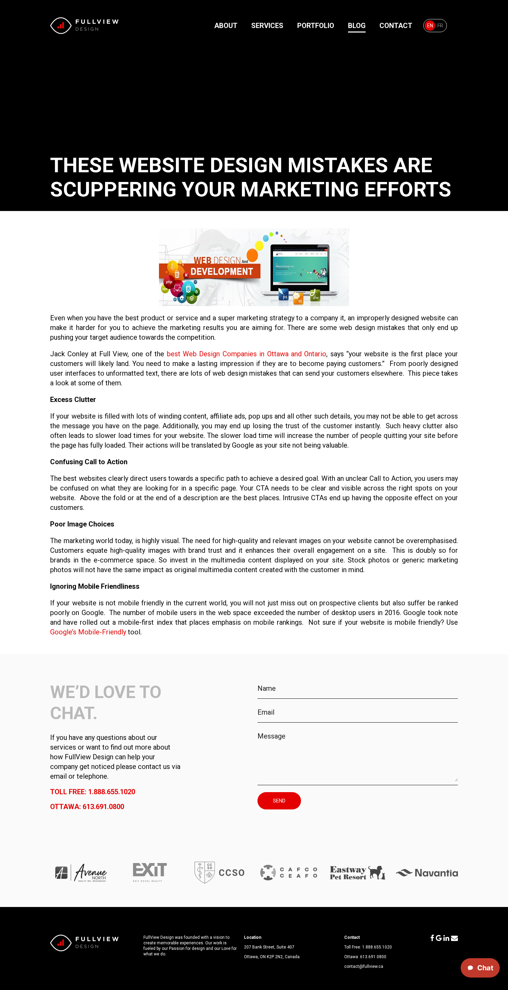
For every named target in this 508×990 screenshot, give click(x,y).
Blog (357, 25)
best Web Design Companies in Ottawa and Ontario (246, 354)
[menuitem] (430, 25)
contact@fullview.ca (363, 966)
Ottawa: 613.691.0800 (87, 807)
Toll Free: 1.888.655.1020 (92, 792)
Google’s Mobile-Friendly (88, 632)
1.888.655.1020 (377, 947)
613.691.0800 (373, 956)
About (225, 25)
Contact (395, 25)
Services (267, 25)
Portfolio (315, 25)
